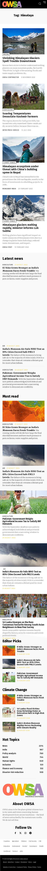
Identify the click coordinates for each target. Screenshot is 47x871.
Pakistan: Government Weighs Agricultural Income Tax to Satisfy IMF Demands (21, 376)
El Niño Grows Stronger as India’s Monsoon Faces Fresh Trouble (30, 649)
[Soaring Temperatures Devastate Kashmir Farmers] (23, 97)
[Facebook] (15, 833)
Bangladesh (7, 620)
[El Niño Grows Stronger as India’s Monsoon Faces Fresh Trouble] (23, 411)
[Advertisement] (23, 310)
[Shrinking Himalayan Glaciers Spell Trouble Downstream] (23, 41)
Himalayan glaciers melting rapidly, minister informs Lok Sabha (21, 227)
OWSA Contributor (11, 77)
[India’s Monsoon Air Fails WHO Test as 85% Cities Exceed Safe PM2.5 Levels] (23, 455)
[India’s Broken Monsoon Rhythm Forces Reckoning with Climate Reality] (9, 727)
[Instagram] (25, 833)
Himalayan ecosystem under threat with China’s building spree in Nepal (21, 169)
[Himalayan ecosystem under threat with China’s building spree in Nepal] (23, 150)
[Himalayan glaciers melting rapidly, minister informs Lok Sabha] (23, 208)
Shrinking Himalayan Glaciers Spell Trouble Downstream (21, 59)
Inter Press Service (11, 130)
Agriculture (8, 110)
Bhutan (6, 54)
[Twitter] (20, 833)
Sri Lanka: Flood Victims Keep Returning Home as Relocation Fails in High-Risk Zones (30, 712)
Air (4, 346)
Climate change (9, 162)
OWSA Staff (7, 247)
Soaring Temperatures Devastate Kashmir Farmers (20, 115)
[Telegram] (30, 833)
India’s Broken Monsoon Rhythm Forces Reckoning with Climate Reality (29, 725)
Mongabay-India (9, 189)
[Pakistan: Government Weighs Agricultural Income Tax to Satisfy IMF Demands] (23, 502)
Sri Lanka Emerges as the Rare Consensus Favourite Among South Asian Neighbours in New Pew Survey (23, 625)
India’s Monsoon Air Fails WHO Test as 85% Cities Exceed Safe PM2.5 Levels (23, 352)
